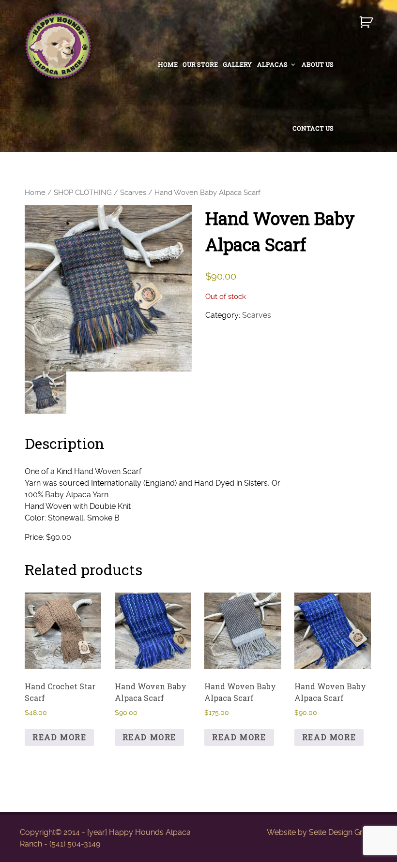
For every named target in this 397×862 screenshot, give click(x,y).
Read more (59, 737)
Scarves (133, 192)
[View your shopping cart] (367, 26)
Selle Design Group (343, 832)
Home (35, 192)
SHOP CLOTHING (83, 192)
